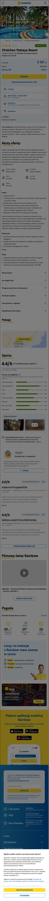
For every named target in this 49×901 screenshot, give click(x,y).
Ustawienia (28, 895)
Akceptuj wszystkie (25, 890)
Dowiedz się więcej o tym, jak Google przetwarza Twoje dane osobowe (24, 880)
